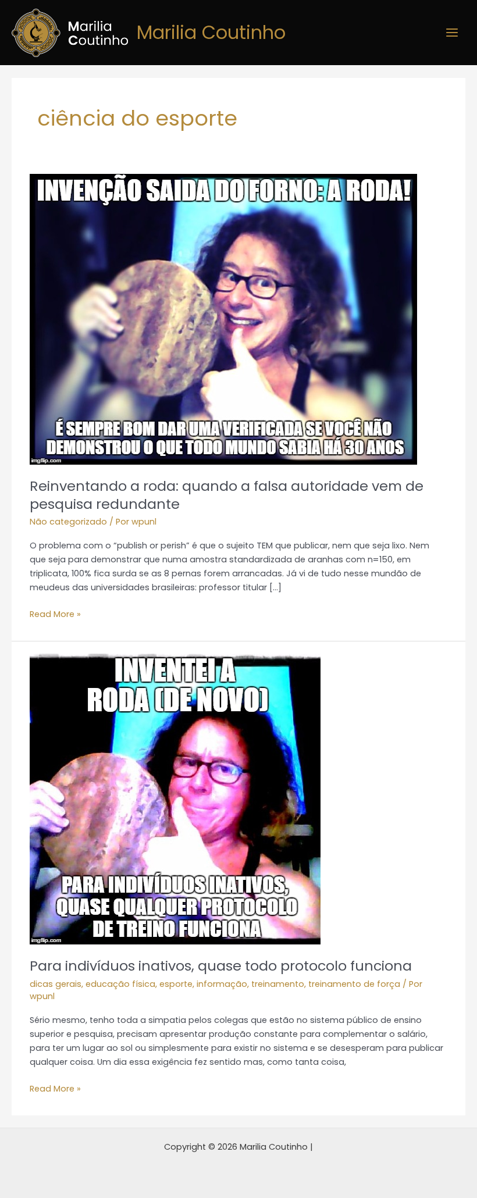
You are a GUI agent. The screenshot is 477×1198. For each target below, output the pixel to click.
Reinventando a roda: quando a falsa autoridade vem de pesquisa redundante (226, 495)
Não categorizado (68, 521)
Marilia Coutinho (211, 32)
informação (222, 984)
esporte (176, 984)
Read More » (55, 613)
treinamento (277, 984)
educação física (120, 984)
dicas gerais (55, 984)
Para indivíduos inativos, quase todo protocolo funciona (221, 965)
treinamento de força (354, 984)
